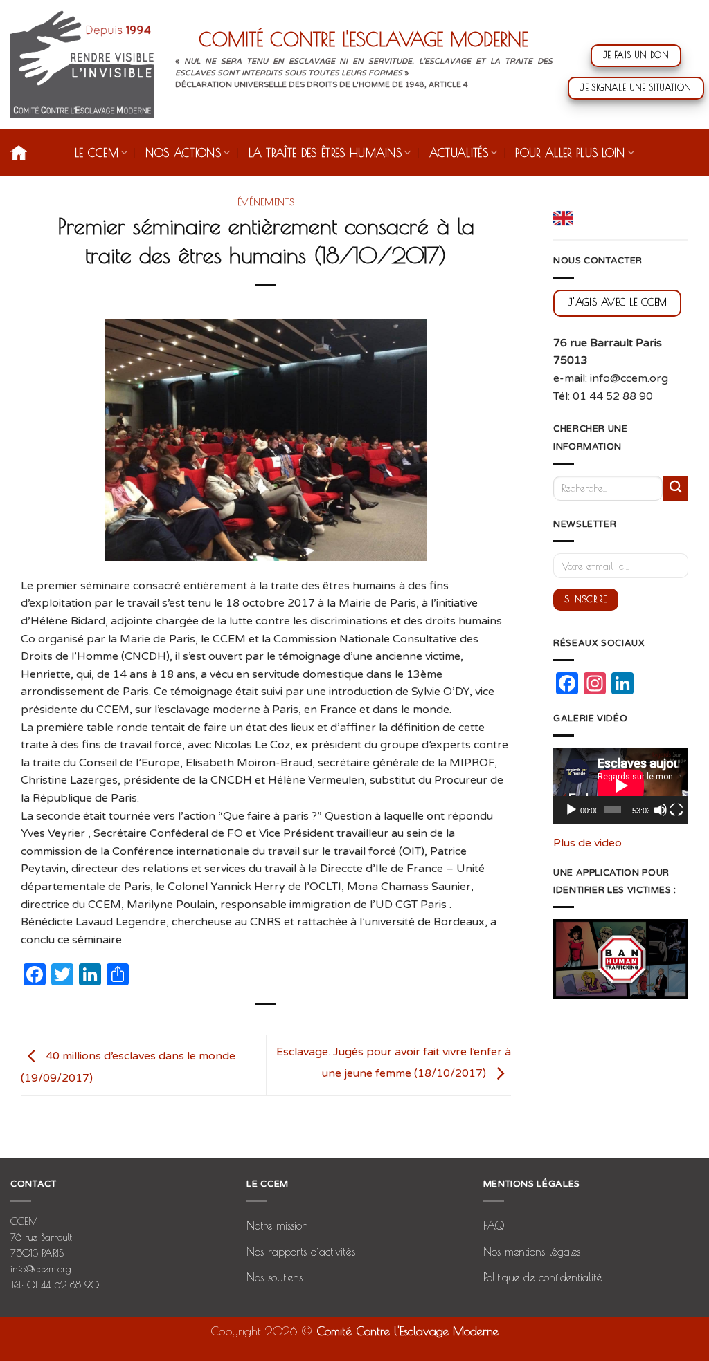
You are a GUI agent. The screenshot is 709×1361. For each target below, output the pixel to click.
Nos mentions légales (531, 1252)
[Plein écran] (676, 810)
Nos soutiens (274, 1277)
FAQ (493, 1225)
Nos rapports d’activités (300, 1252)
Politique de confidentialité (542, 1277)
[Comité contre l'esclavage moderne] (82, 64)
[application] (620, 786)
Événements (266, 201)
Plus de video (587, 843)
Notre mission (277, 1225)
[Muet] (660, 810)
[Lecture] (571, 810)
